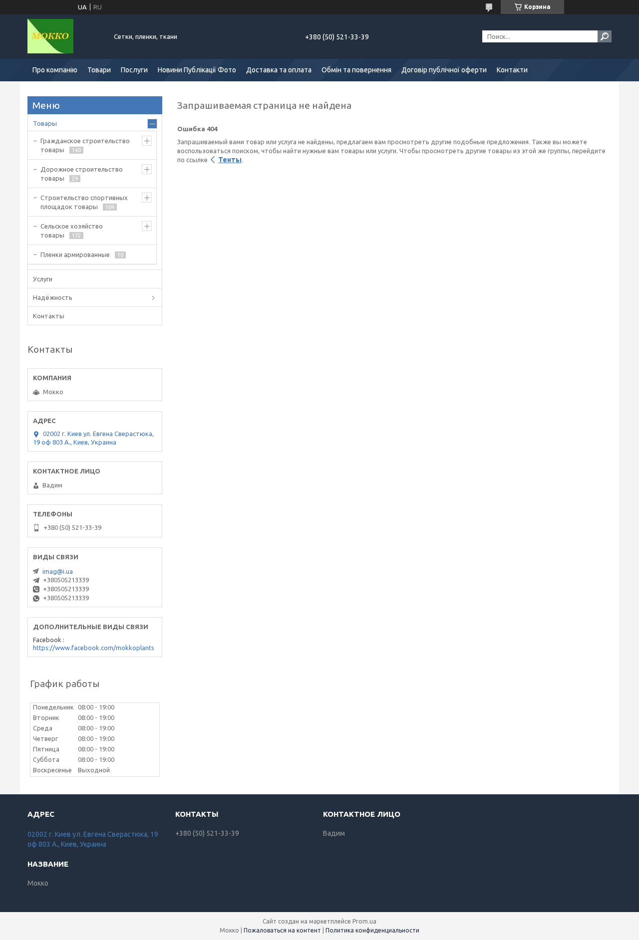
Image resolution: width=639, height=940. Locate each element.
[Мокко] (64, 36)
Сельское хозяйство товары (71, 230)
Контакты (48, 315)
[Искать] (605, 36)
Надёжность (52, 297)
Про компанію (54, 70)
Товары (45, 123)
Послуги (134, 70)
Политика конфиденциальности (372, 930)
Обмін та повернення (356, 70)
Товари (99, 70)
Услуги (42, 278)
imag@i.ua (57, 571)
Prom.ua (364, 921)
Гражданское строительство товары (85, 145)
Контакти (512, 70)
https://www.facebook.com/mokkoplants (93, 647)
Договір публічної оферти (444, 70)
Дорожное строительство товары (81, 174)
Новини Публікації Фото (197, 70)
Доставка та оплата (279, 70)
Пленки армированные (75, 254)
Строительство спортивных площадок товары (84, 202)
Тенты (230, 160)
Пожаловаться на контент (282, 930)
